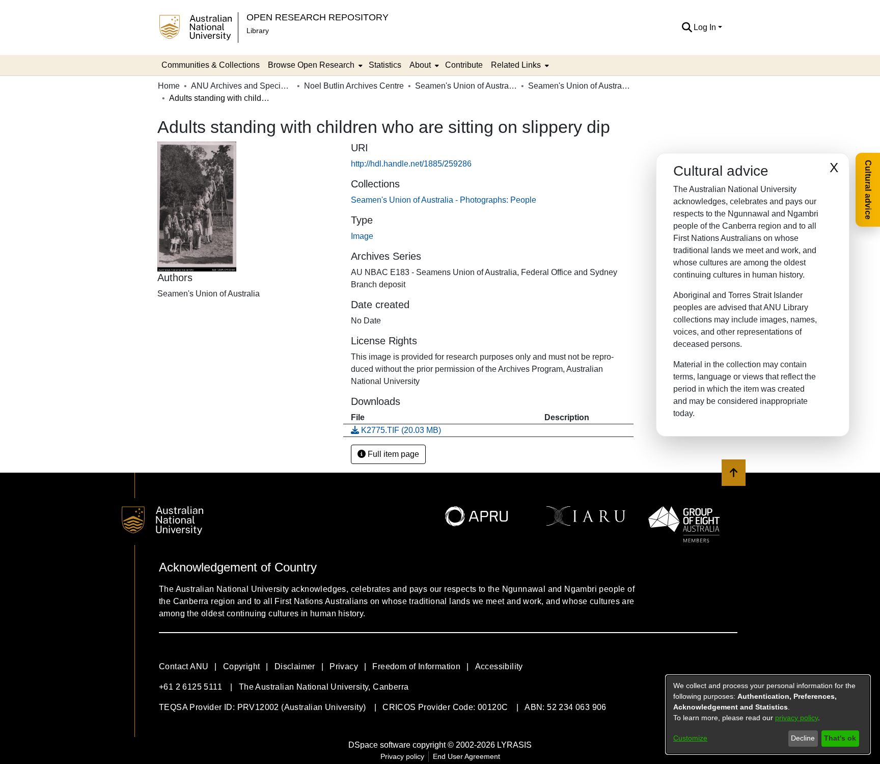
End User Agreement (466, 756)
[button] (686, 27)
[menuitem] (314, 65)
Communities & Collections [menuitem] (210, 65)
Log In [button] (706, 27)
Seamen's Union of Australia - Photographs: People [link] (579, 85)
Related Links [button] (516, 65)
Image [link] (362, 236)
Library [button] (257, 30)
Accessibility (499, 666)
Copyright (241, 666)
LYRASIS (514, 745)
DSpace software (379, 745)
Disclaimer (294, 666)
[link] (443, 200)
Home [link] (169, 85)
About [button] (420, 65)
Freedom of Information (416, 666)
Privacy (343, 666)
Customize (690, 738)
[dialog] (768, 714)
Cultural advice (868, 190)
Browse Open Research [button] (311, 65)
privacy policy (796, 718)
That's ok (840, 738)
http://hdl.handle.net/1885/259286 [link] (411, 163)
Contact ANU (183, 666)
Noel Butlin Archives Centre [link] (354, 85)
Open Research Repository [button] (317, 17)
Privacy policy (402, 756)
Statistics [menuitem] (385, 65)
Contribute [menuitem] (464, 65)
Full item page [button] (392, 454)
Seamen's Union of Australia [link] (466, 85)
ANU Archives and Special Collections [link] (242, 85)
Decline (803, 738)
